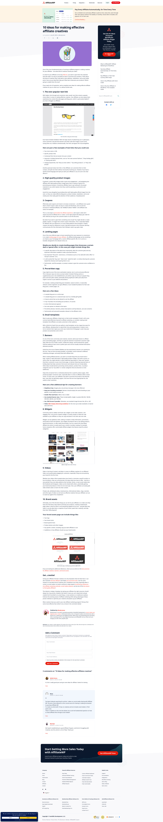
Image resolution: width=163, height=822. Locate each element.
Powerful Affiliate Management (69, 779)
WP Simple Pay (45, 808)
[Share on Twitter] (49, 38)
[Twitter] (111, 105)
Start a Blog (104, 781)
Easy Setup (64, 773)
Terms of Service (46, 819)
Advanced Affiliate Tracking (68, 775)
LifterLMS (104, 804)
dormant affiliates (55, 580)
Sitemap (67, 819)
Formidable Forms (86, 804)
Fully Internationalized (87, 781)
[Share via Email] (57, 38)
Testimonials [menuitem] (92, 2)
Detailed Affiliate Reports (67, 781)
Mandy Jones (62, 35)
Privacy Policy (54, 819)
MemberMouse (65, 804)
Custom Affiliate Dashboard (88, 773)
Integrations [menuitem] (81, 2)
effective (65, 74)
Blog (43, 779)
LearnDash (104, 802)
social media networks (67, 586)
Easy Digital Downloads (47, 804)
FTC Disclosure (61, 819)
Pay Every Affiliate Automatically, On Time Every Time (108, 70)
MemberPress (65, 802)
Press (43, 775)
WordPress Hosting (106, 779)
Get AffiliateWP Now (109, 54)
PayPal (43, 806)
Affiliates (44, 783)
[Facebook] (107, 105)
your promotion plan (72, 580)
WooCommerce (45, 802)
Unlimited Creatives (86, 777)
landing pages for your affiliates (57, 237)
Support (103, 773)
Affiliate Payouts (65, 783)
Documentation (105, 775)
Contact (44, 781)
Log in (107, 2)
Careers (44, 785)
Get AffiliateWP (115, 2)
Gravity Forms (85, 806)
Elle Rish (52, 724)
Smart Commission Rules (87, 775)
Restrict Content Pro (66, 806)
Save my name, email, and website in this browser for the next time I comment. (66, 660)
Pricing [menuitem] (74, 2)
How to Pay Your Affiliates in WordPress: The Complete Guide (108, 87)
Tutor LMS (104, 806)
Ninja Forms (84, 808)
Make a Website (105, 783)
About (43, 773)
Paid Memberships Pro (67, 808)
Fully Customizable (86, 783)
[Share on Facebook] (44, 38)
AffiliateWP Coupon (74, 819)
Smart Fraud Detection (67, 777)
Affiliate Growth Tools (86, 779)
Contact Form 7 (85, 810)
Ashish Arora (53, 678)
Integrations (104, 777)
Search (118, 96)
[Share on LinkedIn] (53, 38)
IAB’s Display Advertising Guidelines (58, 404)
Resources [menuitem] (100, 2)
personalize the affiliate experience (63, 213)
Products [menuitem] (66, 2)
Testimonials (45, 777)
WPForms (84, 802)
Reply (46, 686)
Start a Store (104, 785)
